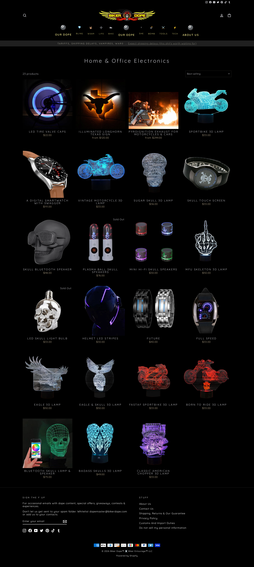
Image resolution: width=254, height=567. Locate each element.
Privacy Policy (148, 518)
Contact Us (146, 508)
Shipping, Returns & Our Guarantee (162, 513)
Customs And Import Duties (157, 523)
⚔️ (163, 30)
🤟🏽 (91, 30)
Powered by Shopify (127, 555)
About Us (145, 503)
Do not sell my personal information (162, 527)
